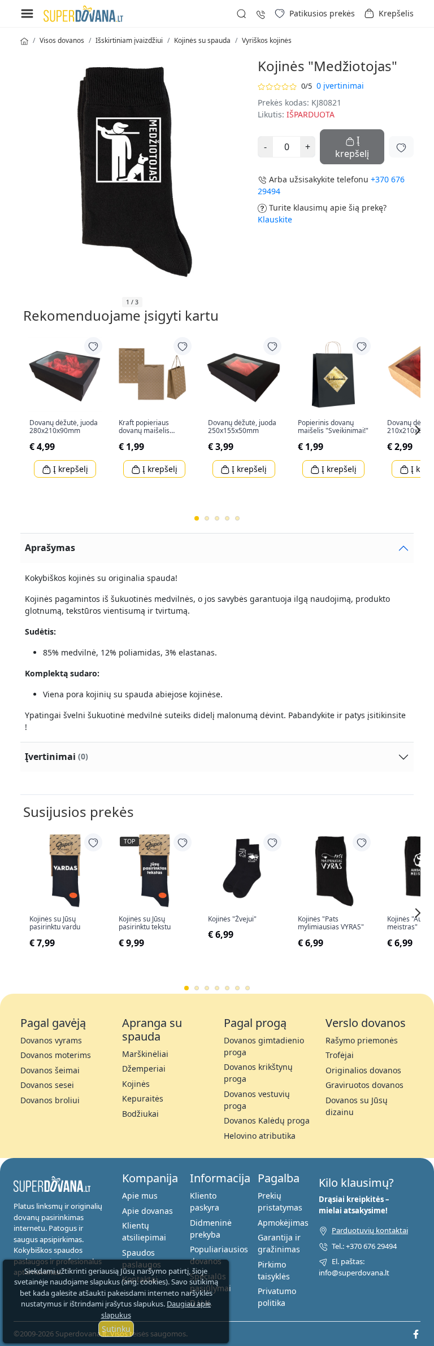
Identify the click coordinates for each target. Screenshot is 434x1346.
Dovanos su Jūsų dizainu (357, 1106)
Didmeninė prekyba (211, 1228)
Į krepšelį (69, 469)
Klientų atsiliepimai (144, 1231)
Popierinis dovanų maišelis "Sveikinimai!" (333, 427)
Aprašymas (50, 547)
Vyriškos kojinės (267, 40)
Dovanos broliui (50, 1100)
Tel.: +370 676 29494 (364, 1246)
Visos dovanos (62, 40)
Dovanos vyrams (51, 1040)
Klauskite (275, 219)
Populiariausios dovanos (219, 1255)
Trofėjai (340, 1055)
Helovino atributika (260, 1135)
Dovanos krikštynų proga (258, 1072)
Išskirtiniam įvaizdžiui (129, 40)
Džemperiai (144, 1068)
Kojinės (136, 1083)
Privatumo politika (277, 1297)
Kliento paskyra (204, 1201)
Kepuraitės (142, 1098)
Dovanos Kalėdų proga (267, 1120)
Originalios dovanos (363, 1070)
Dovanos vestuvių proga (257, 1100)
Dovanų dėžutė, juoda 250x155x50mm (242, 427)
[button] (389, 13)
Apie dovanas (147, 1210)
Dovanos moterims (55, 1055)
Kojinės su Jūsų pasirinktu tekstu (145, 923)
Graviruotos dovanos (364, 1085)
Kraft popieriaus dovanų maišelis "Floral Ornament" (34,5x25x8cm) (147, 427)
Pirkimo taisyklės (274, 1270)
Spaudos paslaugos (141, 1258)
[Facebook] (415, 1333)
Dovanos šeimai (50, 1070)
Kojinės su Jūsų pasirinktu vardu (54, 923)
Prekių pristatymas (280, 1201)
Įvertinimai (56, 756)
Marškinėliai (145, 1053)
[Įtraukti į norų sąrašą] (401, 147)
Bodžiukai (140, 1113)
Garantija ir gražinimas (279, 1243)
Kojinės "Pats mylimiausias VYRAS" (331, 923)
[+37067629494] (260, 13)
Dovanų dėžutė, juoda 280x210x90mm (63, 427)
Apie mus (140, 1195)
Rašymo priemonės (362, 1040)
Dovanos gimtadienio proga (264, 1046)
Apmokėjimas (283, 1222)
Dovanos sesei (47, 1085)
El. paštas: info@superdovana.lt (354, 1267)
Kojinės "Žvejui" (232, 919)
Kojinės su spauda (202, 40)
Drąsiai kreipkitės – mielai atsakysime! (354, 1205)
